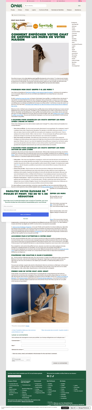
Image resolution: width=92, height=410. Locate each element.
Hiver (73, 42)
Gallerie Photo (39, 391)
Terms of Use (50, 401)
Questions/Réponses (27, 388)
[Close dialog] (47, 190)
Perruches (74, 55)
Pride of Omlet (75, 60)
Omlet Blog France (18, 20)
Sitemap (49, 405)
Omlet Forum (38, 387)
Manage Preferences (84, 407)
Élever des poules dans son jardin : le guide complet (54, 330)
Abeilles (50, 383)
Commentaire (16, 340)
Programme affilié (40, 392)
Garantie (24, 394)
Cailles (63, 385)
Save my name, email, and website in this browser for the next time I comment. (35, 353)
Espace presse (13, 389)
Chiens (73, 29)
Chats (27, 326)
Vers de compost (78, 391)
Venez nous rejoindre (27, 401)
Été (73, 37)
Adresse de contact (18, 349)
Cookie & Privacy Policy (52, 402)
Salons (73, 64)
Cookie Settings (51, 404)
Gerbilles (74, 38)
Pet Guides (62, 381)
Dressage (74, 35)
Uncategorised (75, 65)
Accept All (65, 407)
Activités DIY (75, 24)
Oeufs (73, 49)
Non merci (25, 218)
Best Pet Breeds (51, 381)
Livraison (24, 390)
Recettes (74, 62)
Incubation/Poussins (77, 44)
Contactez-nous (26, 385)
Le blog (37, 389)
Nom (13, 345)
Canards (50, 385)
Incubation (64, 398)
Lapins (73, 46)
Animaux (74, 26)
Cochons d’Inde (65, 392)
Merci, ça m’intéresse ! (26, 214)
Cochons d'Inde (76, 31)
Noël (73, 47)
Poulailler (74, 56)
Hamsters (74, 40)
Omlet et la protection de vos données (13, 392)
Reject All (73, 407)
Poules (73, 58)
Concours (74, 33)
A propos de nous (13, 383)
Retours (24, 392)
